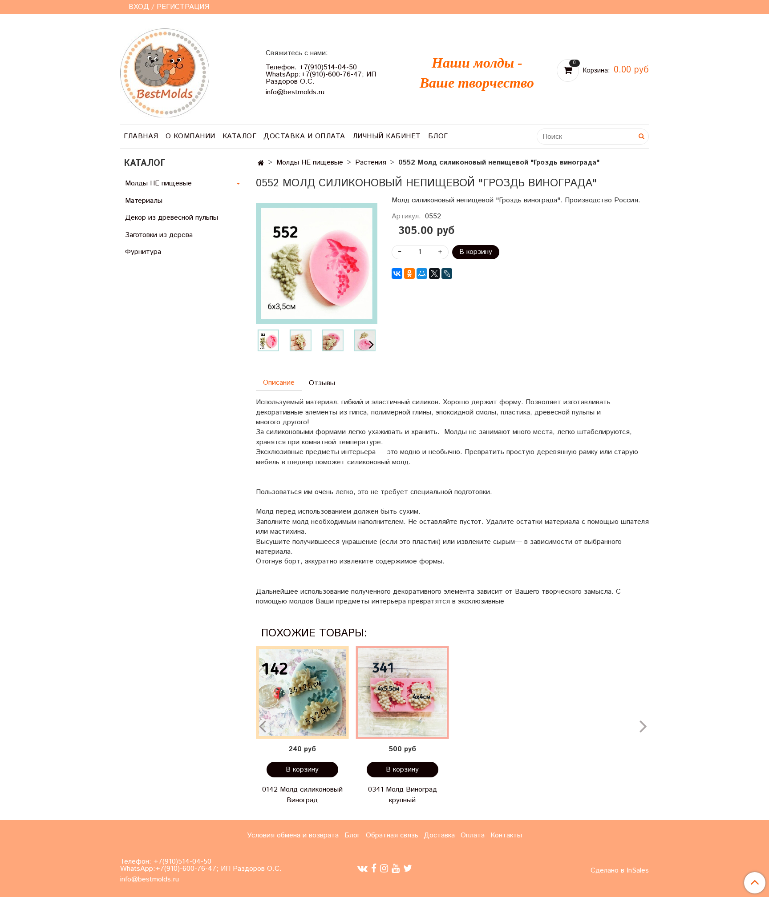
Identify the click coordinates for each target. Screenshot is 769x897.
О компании (190, 136)
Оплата (473, 835)
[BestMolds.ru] (164, 71)
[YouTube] (396, 868)
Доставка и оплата (304, 136)
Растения (370, 162)
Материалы (143, 201)
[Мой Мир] (422, 273)
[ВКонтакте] (397, 273)
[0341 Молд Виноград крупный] (402, 692)
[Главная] (261, 163)
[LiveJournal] (446, 273)
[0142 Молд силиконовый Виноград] (302, 692)
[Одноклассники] (409, 273)
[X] (434, 273)
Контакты (506, 835)
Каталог (240, 136)
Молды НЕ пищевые (309, 162)
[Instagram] (384, 868)
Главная (141, 136)
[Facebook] (373, 868)
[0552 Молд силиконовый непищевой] (316, 263)
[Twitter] (407, 868)
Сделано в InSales (620, 870)
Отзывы (322, 383)
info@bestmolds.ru (295, 92)
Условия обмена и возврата (293, 835)
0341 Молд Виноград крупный (402, 794)
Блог (438, 136)
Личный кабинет (386, 136)
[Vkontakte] (362, 868)
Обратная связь (392, 835)
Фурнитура (143, 252)
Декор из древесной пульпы (171, 218)
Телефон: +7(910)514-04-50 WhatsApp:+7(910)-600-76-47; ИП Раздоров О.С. (321, 74)
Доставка (439, 835)
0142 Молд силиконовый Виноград (302, 794)
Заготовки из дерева (159, 235)
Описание (279, 383)
